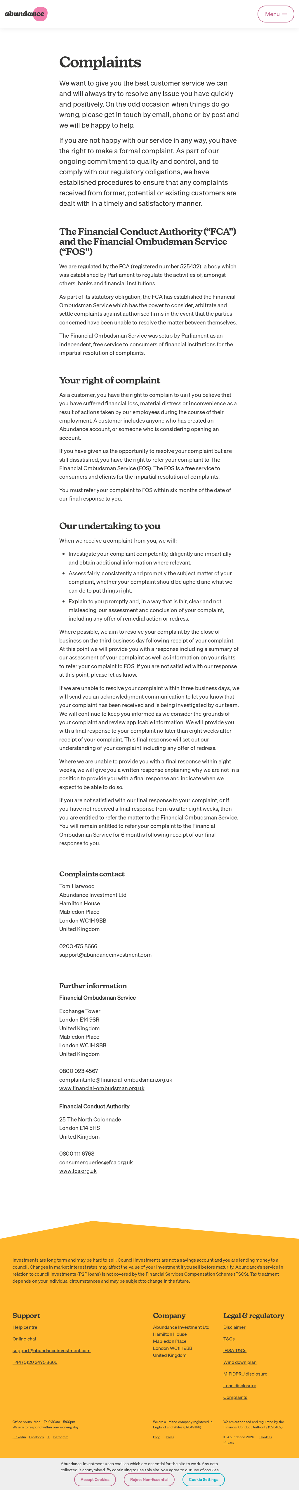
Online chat (24, 1338)
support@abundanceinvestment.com (52, 1350)
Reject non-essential (149, 1479)
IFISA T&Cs (235, 1350)
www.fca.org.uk (78, 1170)
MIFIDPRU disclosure (245, 1373)
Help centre (25, 1327)
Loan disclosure (239, 1385)
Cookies (266, 1437)
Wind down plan (240, 1362)
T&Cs (229, 1338)
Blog (156, 1437)
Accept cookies (95, 1479)
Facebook (36, 1437)
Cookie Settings (203, 1479)
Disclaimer (234, 1327)
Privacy (228, 1442)
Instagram (60, 1437)
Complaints (235, 1397)
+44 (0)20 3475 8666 (35, 1362)
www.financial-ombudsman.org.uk (101, 1088)
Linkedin (19, 1437)
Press (170, 1437)
